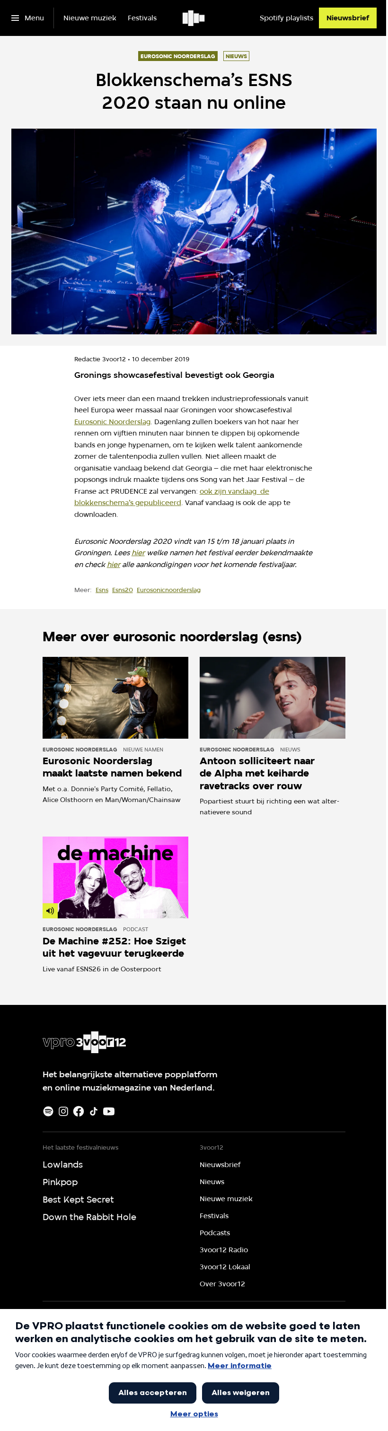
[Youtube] (109, 1111)
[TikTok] (93, 1111)
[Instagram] (63, 1111)
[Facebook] (78, 1111)
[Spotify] (48, 1111)
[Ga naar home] (194, 18)
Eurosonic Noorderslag (112, 421)
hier (138, 552)
